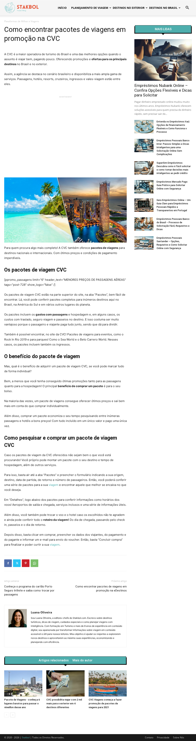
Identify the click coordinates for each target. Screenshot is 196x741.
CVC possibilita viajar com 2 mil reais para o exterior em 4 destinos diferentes (64, 703)
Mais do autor (82, 660)
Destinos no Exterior (129, 8)
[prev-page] (6, 715)
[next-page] (12, 715)
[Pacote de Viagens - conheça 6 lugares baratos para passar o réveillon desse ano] (23, 683)
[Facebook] (8, 563)
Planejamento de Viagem (89, 8)
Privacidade (163, 737)
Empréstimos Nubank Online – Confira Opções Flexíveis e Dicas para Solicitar (163, 90)
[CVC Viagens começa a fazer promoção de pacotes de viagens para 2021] (108, 683)
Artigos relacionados (54, 660)
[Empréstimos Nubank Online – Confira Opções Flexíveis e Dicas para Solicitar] (163, 60)
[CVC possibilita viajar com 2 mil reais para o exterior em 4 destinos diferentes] (65, 683)
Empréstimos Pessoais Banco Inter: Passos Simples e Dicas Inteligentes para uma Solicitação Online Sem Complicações (173, 147)
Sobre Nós (178, 737)
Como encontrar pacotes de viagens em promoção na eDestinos (101, 588)
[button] (187, 8)
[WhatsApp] (34, 563)
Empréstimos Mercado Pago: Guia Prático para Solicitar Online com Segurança (172, 185)
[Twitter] (17, 563)
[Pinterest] (25, 563)
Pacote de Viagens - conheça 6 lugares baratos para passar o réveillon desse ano (22, 703)
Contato (149, 737)
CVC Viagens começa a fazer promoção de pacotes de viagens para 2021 (105, 703)
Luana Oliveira (41, 612)
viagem (53, 485)
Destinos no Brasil (163, 8)
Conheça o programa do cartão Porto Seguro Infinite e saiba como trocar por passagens (29, 590)
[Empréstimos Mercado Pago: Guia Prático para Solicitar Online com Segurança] (144, 186)
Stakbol (26, 737)
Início (62, 8)
